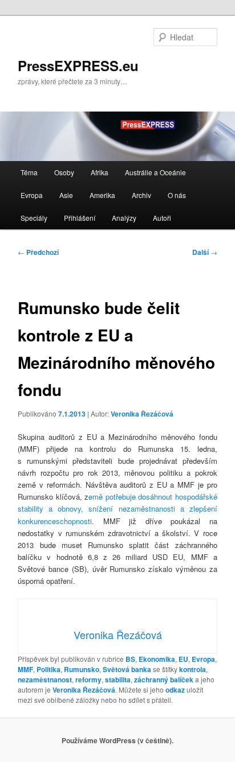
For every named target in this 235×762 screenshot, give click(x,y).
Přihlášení (79, 218)
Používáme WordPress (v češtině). (117, 740)
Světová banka (127, 669)
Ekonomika (157, 659)
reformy (88, 679)
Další (204, 252)
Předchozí (38, 252)
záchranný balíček (163, 679)
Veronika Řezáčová (142, 414)
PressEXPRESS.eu (78, 65)
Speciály (34, 218)
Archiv (141, 195)
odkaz (175, 690)
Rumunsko (81, 669)
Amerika (102, 195)
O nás (177, 195)
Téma (29, 172)
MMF (25, 669)
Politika (48, 669)
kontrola (192, 669)
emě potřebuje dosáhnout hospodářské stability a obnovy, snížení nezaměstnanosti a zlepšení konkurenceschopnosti (117, 508)
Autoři (162, 218)
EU (183, 659)
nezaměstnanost (45, 679)
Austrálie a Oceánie (155, 172)
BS (130, 659)
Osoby (64, 172)
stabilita (118, 679)
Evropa (32, 195)
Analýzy (124, 218)
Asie (66, 195)
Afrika (99, 172)
